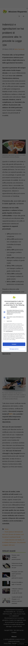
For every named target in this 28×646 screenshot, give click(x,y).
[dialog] (14, 323)
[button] (14, 321)
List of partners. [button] (9, 331)
